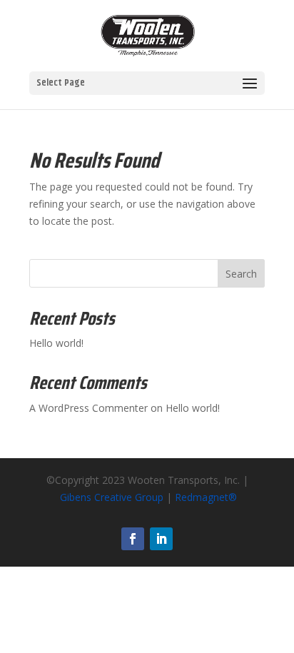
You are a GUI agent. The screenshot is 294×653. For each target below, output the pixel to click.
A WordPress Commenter (88, 408)
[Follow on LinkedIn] (161, 538)
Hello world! (56, 343)
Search (241, 273)
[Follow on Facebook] (132, 538)
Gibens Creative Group (111, 497)
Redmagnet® (206, 497)
